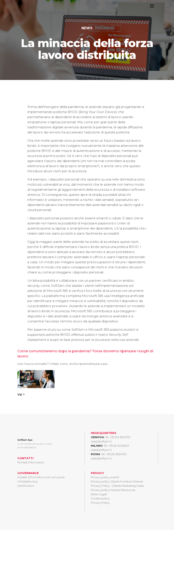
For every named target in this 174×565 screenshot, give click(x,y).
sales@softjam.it (101, 441)
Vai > (21, 394)
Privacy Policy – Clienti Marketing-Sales (117, 485)
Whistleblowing (27, 481)
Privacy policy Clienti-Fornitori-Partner (117, 481)
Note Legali (99, 494)
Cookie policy (100, 498)
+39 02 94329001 (118, 445)
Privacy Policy (100, 502)
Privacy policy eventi (105, 477)
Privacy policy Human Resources (113, 490)
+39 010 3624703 (119, 437)
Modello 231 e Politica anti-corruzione (41, 477)
